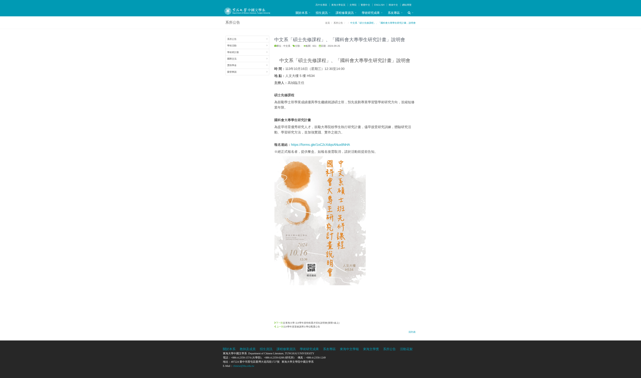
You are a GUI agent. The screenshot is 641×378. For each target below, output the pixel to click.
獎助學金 (232, 65)
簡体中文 (393, 5)
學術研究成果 (371, 13)
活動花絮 (406, 349)
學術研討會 (233, 52)
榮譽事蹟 (232, 72)
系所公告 (338, 23)
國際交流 (232, 58)
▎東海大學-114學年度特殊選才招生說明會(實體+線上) (311, 322)
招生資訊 (322, 13)
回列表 (412, 332)
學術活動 (232, 45)
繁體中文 (365, 5)
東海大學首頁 (338, 5)
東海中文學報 (349, 349)
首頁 (327, 23)
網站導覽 (406, 5)
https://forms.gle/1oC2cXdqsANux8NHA (320, 144)
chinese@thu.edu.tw (243, 365)
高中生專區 (321, 5)
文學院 (353, 5)
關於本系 (302, 13)
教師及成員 (248, 349)
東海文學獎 (371, 349)
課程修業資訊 (345, 13)
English (379, 5)
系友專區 (394, 13)
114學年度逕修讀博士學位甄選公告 (302, 326)
